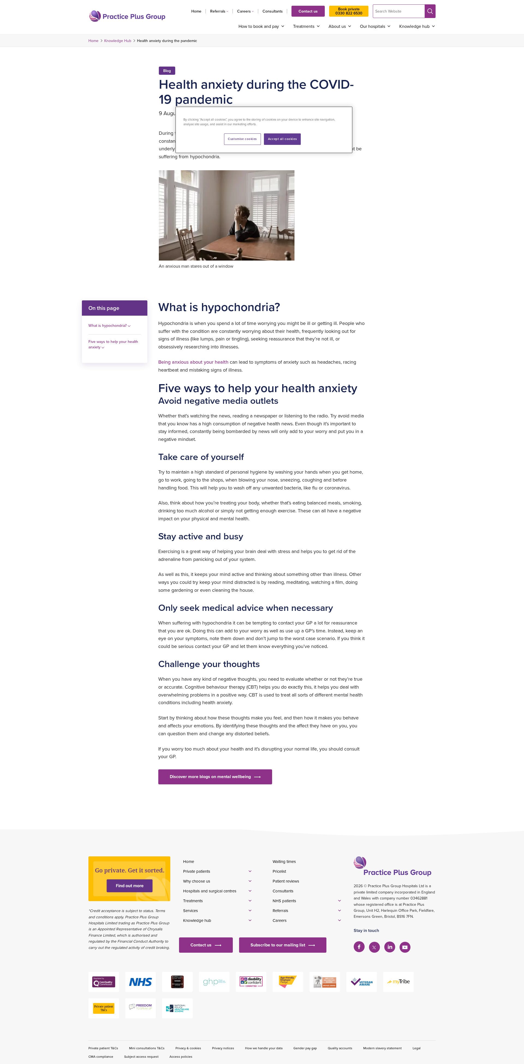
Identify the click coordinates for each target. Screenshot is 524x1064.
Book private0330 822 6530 (348, 11)
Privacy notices (223, 1048)
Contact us (308, 11)
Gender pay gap (305, 1048)
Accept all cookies (282, 139)
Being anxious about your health (193, 361)
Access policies (180, 1056)
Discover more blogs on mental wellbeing (210, 776)
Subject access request (141, 1056)
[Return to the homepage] (127, 16)
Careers (244, 11)
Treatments (303, 26)
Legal (417, 1048)
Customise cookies (242, 139)
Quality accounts (340, 1048)
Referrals (217, 11)
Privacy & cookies (188, 1048)
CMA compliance (100, 1056)
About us (337, 26)
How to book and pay (259, 26)
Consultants (273, 11)
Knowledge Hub (117, 40)
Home (196, 11)
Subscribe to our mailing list (278, 945)
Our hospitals (372, 26)
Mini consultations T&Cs (147, 1048)
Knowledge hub (414, 26)
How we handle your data (263, 1048)
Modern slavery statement (382, 1048)
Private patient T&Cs (103, 1048)
